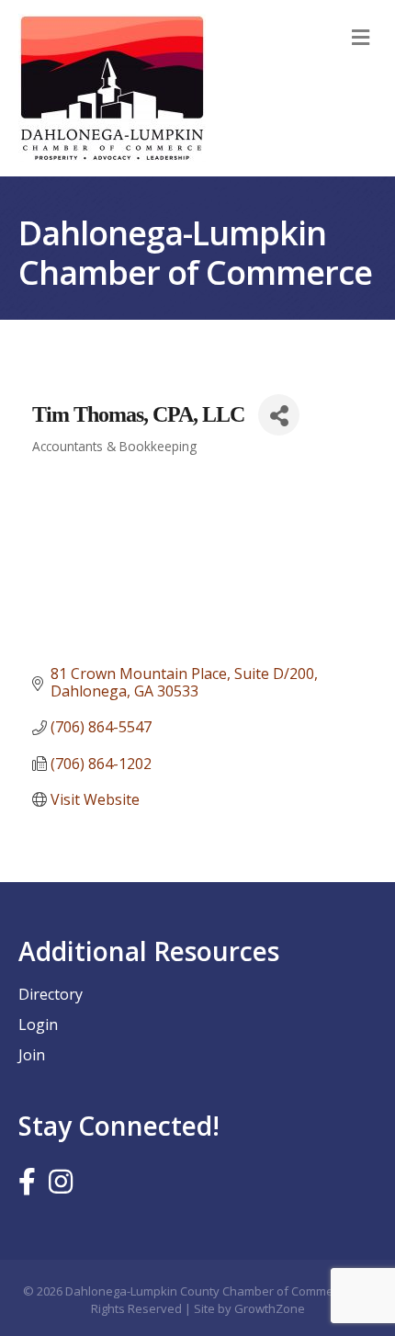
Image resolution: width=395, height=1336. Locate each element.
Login (38, 1024)
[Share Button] (278, 415)
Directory (50, 994)
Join (31, 1055)
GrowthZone (269, 1308)
